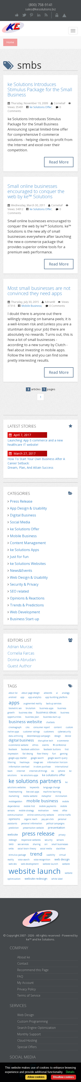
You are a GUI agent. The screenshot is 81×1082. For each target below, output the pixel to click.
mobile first (29, 806)
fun (54, 753)
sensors (60, 839)
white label (57, 878)
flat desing (27, 753)
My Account (25, 983)
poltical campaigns (55, 823)
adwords (48, 692)
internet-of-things (38, 770)
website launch (35, 871)
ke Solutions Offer (41, 107)
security (48, 839)
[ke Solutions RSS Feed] (46, 15)
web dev (13, 863)
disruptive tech (45, 740)
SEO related (19, 591)
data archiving (16, 735)
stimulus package (17, 854)
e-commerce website (18, 744)
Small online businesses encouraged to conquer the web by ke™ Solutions (36, 191)
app (22, 697)
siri (46, 844)
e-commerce (63, 740)
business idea (25, 712)
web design (62, 859)
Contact (22, 963)
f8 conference (59, 744)
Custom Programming (32, 1021)
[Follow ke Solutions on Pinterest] (31, 15)
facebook (13, 749)
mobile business (42, 801)
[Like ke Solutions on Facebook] (16, 15)
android (12, 697)
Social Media (20, 522)
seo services (23, 844)
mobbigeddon (15, 801)
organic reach (30, 819)
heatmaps (24, 762)
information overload (19, 766)
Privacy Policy (26, 989)
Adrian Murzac (20, 646)
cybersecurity (64, 731)
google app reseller (18, 757)
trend (36, 853)
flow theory (42, 753)
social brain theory (27, 848)
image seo (38, 762)
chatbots (50, 722)
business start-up (51, 716)
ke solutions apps (29, 775)
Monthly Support (29, 1034)
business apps (46, 708)
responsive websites (31, 839)
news (55, 810)
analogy (66, 692)
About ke (23, 957)
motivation (43, 810)
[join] (64, 15)
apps (14, 702)
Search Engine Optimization (36, 1028)
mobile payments (47, 806)
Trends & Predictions (27, 605)
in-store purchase (42, 766)
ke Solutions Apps (24, 549)
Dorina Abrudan (22, 659)
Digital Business (23, 515)
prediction (14, 827)
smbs (11, 848)
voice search (24, 859)
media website (30, 796)
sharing (36, 844)
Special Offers (27, 1047)
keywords (34, 787)
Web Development (25, 612)
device (68, 735)
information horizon (57, 762)
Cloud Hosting (27, 1040)
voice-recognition (42, 859)
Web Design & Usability (29, 577)
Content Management (28, 542)
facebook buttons (52, 749)
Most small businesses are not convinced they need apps (39, 290)
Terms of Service (28, 995)
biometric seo (15, 708)
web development (30, 863)
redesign (13, 839)
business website (25, 721)
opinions (14, 819)
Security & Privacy (24, 584)
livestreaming (15, 791)
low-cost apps (32, 791)
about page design (31, 692)
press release (38, 833)
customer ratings (31, 731)
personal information (31, 823)
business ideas (46, 712)
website (66, 863)
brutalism (30, 708)
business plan (32, 716)
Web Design (25, 1015)
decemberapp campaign (38, 735)
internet (21, 770)
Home (10, 42)
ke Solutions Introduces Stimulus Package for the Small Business (40, 89)
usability (50, 854)
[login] (57, 15)
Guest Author (20, 665)
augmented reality (33, 703)
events (45, 744)
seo (11, 844)
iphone (61, 770)
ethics (35, 744)
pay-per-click (47, 819)
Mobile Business (31, 306)
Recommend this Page (33, 970)
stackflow (60, 848)
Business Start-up (24, 619)
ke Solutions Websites (28, 563)
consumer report (41, 727)
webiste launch (50, 863)
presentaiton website (33, 827)
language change (51, 787)
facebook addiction (30, 749)
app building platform (56, 697)
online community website (40, 814)
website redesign (36, 879)
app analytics (34, 697)
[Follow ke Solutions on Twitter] (24, 15)
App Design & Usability (28, 508)
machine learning (52, 791)
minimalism (61, 796)
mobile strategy (26, 810)
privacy (62, 834)
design (57, 735)
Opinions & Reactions (27, 598)
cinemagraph (15, 727)
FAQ (20, 976)
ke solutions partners (35, 781)
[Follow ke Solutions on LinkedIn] (38, 15)
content (58, 727)
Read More (59, 162)
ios (52, 770)
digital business (21, 740)
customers (49, 731)
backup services (53, 703)
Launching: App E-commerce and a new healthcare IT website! (35, 442)
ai (57, 692)
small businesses (60, 844)
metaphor (46, 796)
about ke (13, 692)
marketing (14, 796)
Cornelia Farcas (21, 653)
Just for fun (19, 556)
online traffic (64, 814)
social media (46, 848)
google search (37, 757)
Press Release (21, 501)
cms (27, 727)
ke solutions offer (53, 775)
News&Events (21, 570)
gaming (63, 753)
